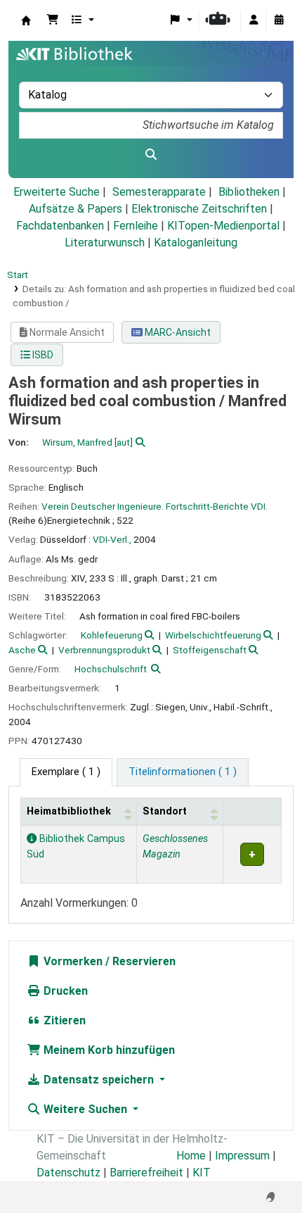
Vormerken (72, 961)
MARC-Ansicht (177, 332)
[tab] (183, 772)
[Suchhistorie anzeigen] (279, 20)
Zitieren (63, 1020)
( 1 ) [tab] (66, 772)
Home (191, 1155)
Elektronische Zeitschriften (199, 208)
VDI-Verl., (112, 539)
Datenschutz (68, 1172)
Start (17, 274)
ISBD (41, 354)
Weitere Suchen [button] (85, 1109)
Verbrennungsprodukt (104, 649)
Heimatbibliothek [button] (69, 811)
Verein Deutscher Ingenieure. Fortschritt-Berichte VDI (153, 506)
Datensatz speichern (99, 1079)
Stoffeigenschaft (210, 649)
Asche (22, 649)
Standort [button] (165, 811)
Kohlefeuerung (112, 635)
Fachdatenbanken (60, 225)
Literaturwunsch (105, 242)
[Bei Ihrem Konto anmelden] (253, 20)
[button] (53, 20)
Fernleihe (135, 225)
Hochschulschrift (110, 668)
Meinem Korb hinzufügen (108, 1050)
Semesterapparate (159, 192)
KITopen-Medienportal (223, 225)
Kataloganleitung (195, 242)
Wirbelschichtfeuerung (213, 635)
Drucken (64, 991)
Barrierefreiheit (146, 1172)
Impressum (242, 1155)
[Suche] (151, 155)
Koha (26, 20)
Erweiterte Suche (56, 192)
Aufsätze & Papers (75, 208)
